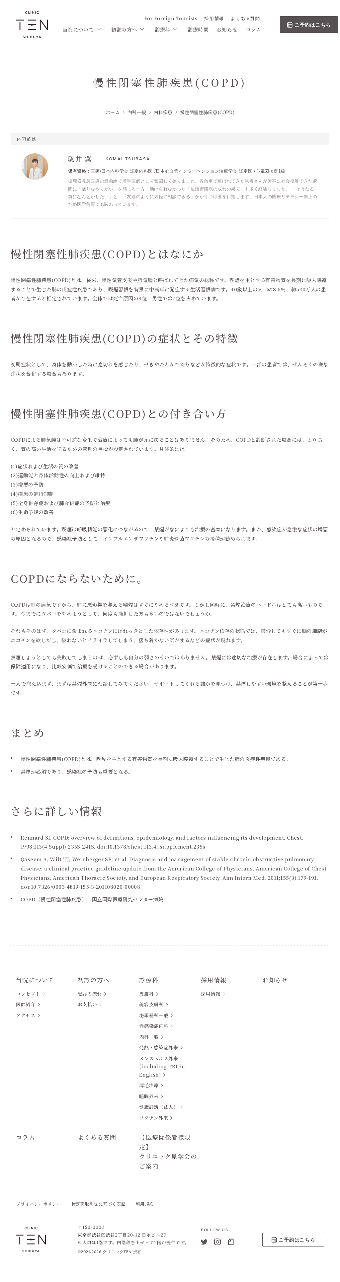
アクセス (26, 1015)
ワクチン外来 (153, 1117)
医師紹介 (26, 1004)
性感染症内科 (153, 1025)
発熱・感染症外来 (158, 1047)
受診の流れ (90, 993)
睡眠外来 (149, 1096)
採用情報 (214, 18)
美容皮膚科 (151, 1004)
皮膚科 (146, 993)
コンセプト (28, 993)
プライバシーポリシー (38, 1204)
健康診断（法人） (158, 1106)
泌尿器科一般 (153, 1015)
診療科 (162, 29)
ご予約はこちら (313, 25)
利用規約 (144, 1204)
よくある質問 (245, 18)
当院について (78, 29)
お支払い (87, 1004)
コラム (253, 29)
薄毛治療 (149, 1085)
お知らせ (226, 29)
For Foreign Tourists (171, 18)
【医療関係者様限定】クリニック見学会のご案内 (168, 1151)
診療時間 (198, 29)
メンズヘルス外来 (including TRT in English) (162, 1066)
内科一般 (149, 1036)
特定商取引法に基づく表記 (98, 1204)
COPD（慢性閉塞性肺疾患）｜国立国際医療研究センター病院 (92, 899)
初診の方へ (124, 29)
